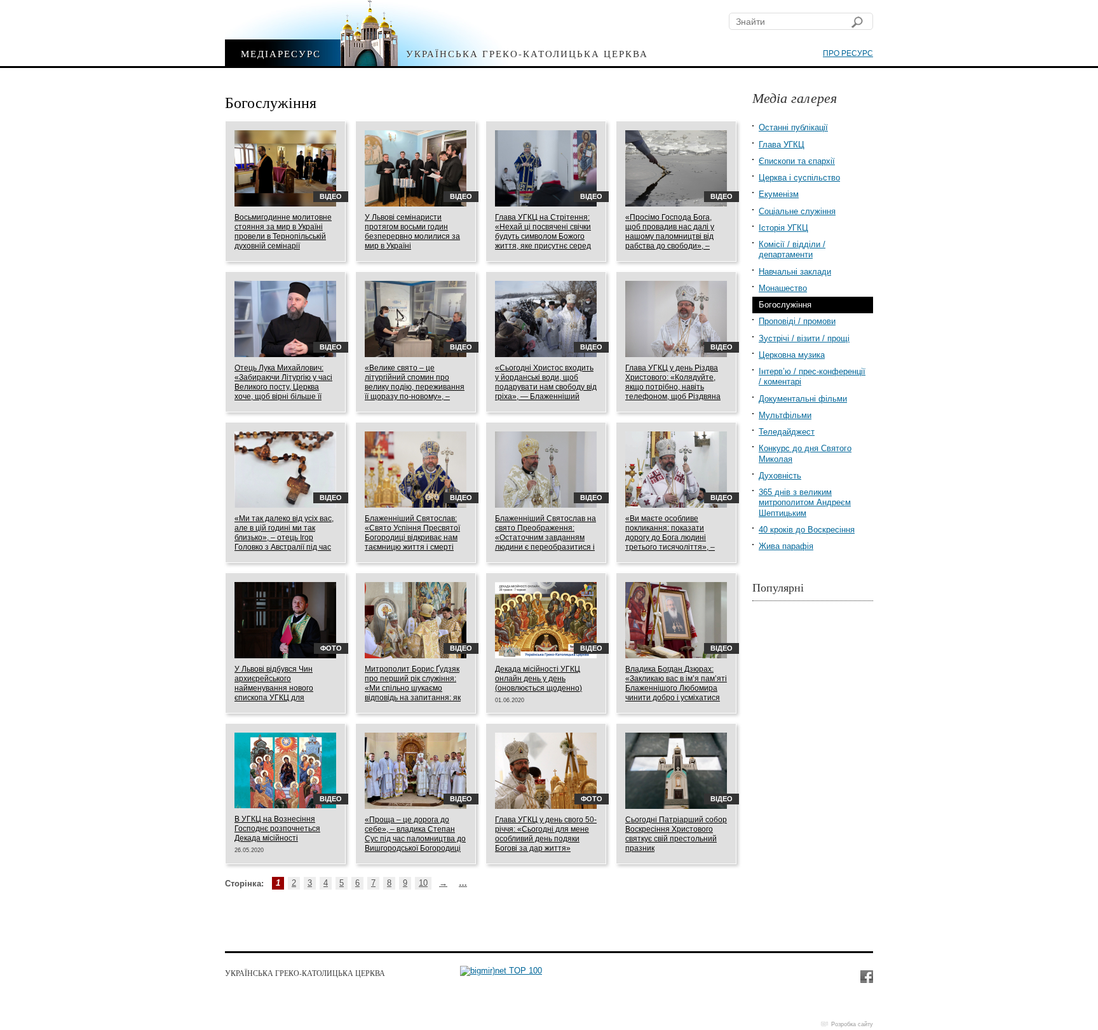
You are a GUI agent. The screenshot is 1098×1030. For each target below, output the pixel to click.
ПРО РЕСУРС (848, 53)
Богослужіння (785, 304)
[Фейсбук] (866, 976)
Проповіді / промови (797, 321)
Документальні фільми (803, 398)
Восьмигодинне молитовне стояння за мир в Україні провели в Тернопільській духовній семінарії (283, 231)
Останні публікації (793, 127)
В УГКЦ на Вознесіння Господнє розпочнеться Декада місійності (277, 829)
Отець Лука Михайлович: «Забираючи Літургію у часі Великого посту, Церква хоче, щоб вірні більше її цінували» (283, 386)
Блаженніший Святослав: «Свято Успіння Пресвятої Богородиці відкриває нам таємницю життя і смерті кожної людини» (412, 537)
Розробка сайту (852, 1024)
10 (423, 883)
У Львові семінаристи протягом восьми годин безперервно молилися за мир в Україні (412, 231)
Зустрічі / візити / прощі (804, 338)
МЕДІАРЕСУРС (281, 53)
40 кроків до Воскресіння (807, 529)
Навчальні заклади (795, 271)
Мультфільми (785, 415)
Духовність (780, 475)
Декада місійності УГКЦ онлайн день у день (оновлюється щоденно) (538, 679)
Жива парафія (786, 546)
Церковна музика (792, 355)
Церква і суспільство (799, 177)
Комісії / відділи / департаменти (792, 249)
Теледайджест (787, 432)
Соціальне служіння (797, 211)
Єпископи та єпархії (797, 161)
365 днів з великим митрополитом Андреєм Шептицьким (805, 502)
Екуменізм (779, 194)
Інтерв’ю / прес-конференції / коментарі (812, 376)
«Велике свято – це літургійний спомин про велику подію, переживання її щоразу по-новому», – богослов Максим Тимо (414, 386)
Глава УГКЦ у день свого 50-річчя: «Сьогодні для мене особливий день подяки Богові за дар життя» (546, 834)
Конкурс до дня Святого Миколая (805, 453)
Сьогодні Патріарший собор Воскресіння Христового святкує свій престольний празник (676, 834)
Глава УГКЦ (781, 144)
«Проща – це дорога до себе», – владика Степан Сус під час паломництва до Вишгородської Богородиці (415, 834)
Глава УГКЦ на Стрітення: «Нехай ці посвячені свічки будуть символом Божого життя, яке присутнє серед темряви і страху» (543, 236)
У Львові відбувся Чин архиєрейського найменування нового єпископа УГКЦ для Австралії (273, 688)
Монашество (783, 288)
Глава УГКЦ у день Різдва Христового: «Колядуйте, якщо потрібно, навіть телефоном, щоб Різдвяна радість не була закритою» (673, 386)
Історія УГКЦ (783, 228)
